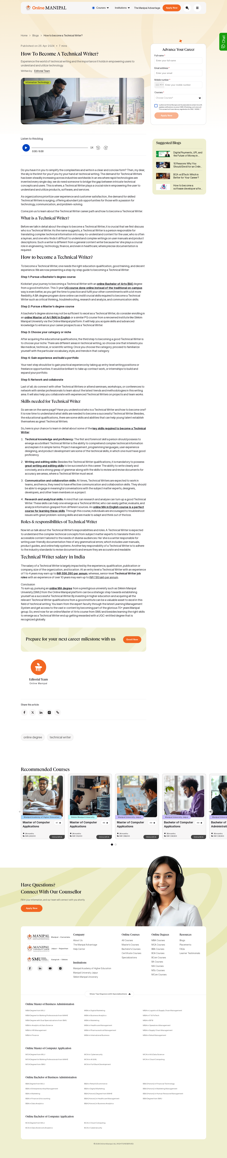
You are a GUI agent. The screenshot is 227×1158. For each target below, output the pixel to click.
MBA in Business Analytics (95, 1015)
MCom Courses (158, 974)
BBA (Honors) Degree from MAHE (98, 1094)
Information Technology (37, 82)
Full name (159, 55)
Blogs (35, 35)
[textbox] (165, 98)
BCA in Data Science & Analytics (39, 1128)
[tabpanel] (43, 806)
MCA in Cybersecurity (93, 1054)
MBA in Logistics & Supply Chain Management (162, 1010)
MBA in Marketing (91, 1020)
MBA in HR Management (35, 1030)
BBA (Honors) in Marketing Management (160, 1089)
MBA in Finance (32, 1035)
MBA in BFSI (148, 1020)
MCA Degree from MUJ (35, 1054)
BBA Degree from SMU (152, 1098)
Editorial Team (42, 71)
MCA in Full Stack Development (97, 1064)
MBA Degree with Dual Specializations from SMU (46, 1020)
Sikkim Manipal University (85, 977)
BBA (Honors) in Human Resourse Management (163, 1094)
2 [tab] (115, 845)
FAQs (182, 949)
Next (208, 810)
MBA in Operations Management (156, 1025)
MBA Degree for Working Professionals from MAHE (46, 1015)
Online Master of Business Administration (49, 1004)
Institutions (121, 8)
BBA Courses (157, 949)
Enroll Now (132, 639)
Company (79, 935)
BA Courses (157, 962)
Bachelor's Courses (131, 949)
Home (24, 35)
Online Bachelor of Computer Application (49, 1116)
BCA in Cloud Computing (94, 1123)
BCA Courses (157, 953)
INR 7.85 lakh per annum (103, 577)
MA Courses (157, 966)
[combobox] (159, 85)
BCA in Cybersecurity (93, 1128)
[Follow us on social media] (24, 712)
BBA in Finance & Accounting (37, 1098)
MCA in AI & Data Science (153, 1054)
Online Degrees (160, 935)
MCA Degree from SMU (35, 1064)
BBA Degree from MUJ (35, 1084)
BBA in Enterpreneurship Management (41, 1089)
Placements (185, 945)
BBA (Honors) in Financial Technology (159, 1084)
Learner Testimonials (190, 953)
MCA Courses (158, 945)
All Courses (127, 940)
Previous (18, 810)
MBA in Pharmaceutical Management (100, 1030)
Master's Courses (130, 945)
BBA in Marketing (32, 1094)
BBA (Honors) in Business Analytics (99, 1103)
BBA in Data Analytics (34, 1103)
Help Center (79, 949)
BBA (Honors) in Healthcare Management (101, 1098)
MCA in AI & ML (90, 1059)
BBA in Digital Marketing (94, 1089)
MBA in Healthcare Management (98, 1025)
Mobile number (162, 80)
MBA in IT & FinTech (151, 1015)
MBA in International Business (96, 1035)
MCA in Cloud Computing (154, 1059)
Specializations (129, 957)
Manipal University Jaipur (85, 973)
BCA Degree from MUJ (35, 1123)
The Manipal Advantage (147, 8)
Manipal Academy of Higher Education (92, 968)
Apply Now (171, 8)
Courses (101, 8)
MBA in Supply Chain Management (157, 1030)
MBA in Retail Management (154, 1035)
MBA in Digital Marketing (94, 1010)
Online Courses (131, 935)
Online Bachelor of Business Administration (51, 1077)
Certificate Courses (131, 953)
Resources (185, 935)
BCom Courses (158, 957)
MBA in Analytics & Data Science (39, 1025)
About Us (77, 940)
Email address (162, 68)
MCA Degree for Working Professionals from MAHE (46, 1059)
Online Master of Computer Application (48, 1048)
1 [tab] (112, 845)
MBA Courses (158, 940)
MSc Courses (158, 970)
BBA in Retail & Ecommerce (95, 1084)
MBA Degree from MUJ (35, 1010)
